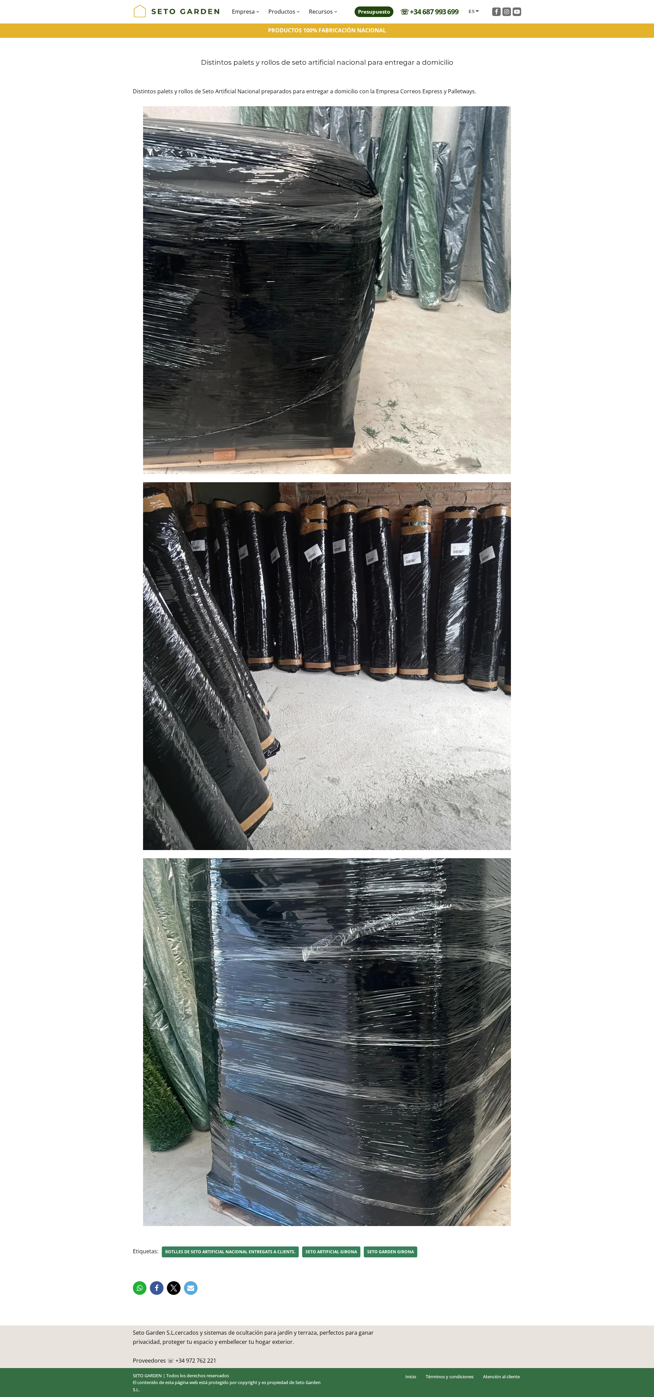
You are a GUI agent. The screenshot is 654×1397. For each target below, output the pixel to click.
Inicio (410, 1377)
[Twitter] (174, 1288)
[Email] (191, 1288)
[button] (257, 12)
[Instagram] (506, 11)
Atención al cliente (501, 1377)
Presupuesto (374, 11)
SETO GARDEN (147, 1375)
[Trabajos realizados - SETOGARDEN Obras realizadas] (176, 12)
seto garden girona (390, 1252)
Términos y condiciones (449, 1377)
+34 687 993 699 (434, 11)
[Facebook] (496, 11)
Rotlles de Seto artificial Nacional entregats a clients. (230, 1252)
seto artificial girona (331, 1252)
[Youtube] (517, 11)
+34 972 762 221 (195, 1360)
